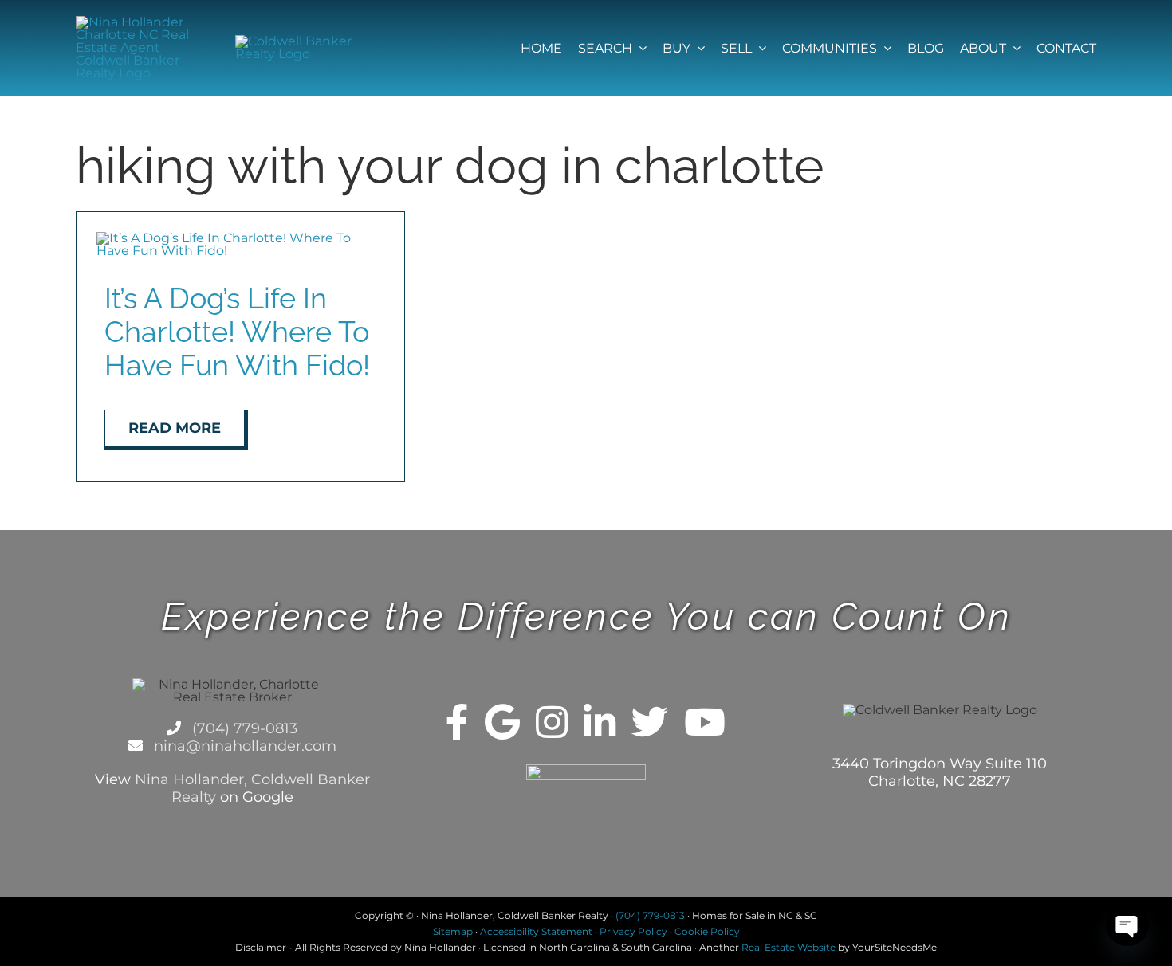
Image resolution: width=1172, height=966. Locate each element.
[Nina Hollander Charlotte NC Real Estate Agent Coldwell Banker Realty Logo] (135, 21)
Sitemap (453, 931)
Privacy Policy (633, 931)
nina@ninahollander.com (243, 746)
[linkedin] (599, 722)
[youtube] (705, 722)
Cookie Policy (707, 931)
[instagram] (552, 722)
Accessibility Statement (536, 931)
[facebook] (457, 722)
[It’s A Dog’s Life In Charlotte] (240, 237)
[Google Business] (502, 722)
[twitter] (649, 722)
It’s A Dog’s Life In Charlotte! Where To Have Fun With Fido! (237, 331)
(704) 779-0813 (242, 728)
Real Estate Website (788, 947)
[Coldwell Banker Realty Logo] (294, 41)
